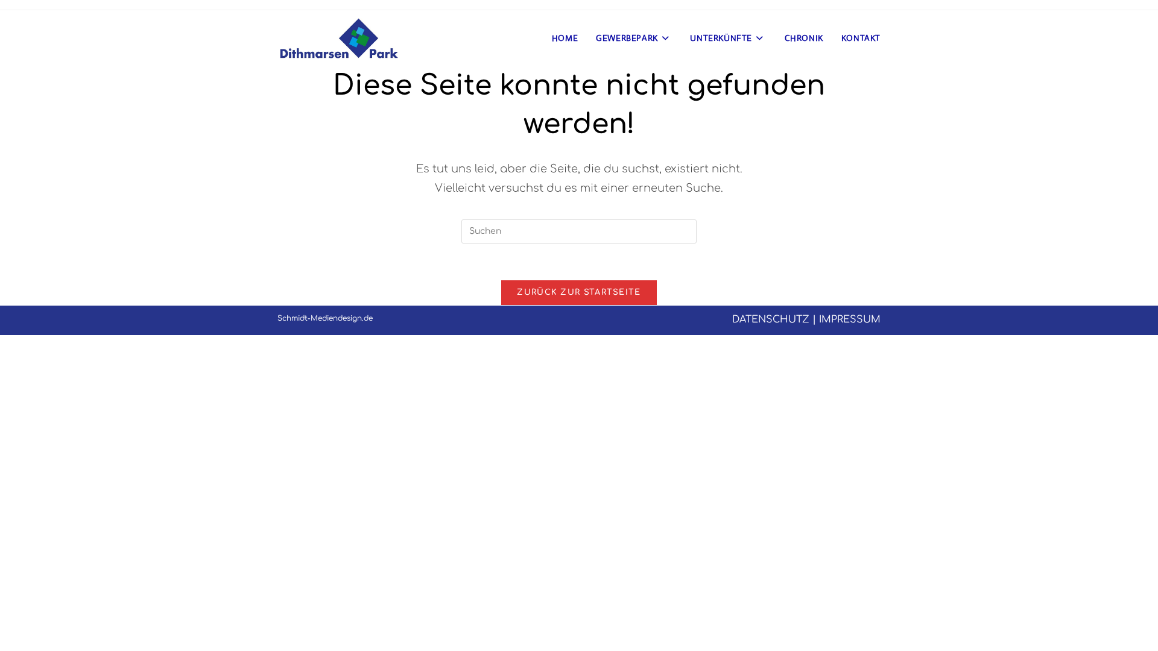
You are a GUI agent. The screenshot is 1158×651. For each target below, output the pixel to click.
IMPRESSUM (850, 319)
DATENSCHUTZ (770, 319)
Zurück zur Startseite (579, 292)
